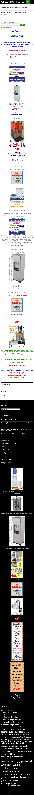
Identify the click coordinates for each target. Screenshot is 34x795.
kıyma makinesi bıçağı (25, 734)
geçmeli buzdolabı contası (13, 729)
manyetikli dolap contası (8, 741)
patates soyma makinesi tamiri (25, 751)
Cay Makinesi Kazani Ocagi (8, 449)
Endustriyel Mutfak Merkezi (8, 443)
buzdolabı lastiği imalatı (12, 722)
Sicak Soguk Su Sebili (6, 453)
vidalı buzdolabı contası (8, 759)
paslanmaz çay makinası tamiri (15, 749)
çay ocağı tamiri (9, 780)
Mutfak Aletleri (5, 446)
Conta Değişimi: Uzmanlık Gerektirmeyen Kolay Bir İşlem (16, 423)
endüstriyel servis (19, 727)
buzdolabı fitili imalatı (9, 717)
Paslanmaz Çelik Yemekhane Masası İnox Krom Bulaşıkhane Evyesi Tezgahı (13, 2)
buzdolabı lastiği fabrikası (11, 720)
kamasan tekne (16, 734)
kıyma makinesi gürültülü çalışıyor (20, 736)
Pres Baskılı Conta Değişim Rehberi (10, 419)
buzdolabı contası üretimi (11, 715)
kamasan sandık (6, 734)
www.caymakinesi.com (17, 218)
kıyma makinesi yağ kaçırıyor (16, 739)
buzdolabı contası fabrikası (9, 710)
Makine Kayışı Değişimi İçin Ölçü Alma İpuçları (13, 426)
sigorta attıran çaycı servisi (15, 754)
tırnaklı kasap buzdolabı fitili (12, 757)
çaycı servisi (25, 761)
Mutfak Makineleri (6, 459)
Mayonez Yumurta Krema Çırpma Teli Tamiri (14, 12)
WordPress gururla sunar (6, 792)
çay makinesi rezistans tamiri (16, 774)
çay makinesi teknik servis (15, 777)
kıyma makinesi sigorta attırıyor (21, 737)
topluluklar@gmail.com (17, 35)
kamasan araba (27, 732)
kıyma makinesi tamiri (5, 739)
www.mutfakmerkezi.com (6, 27)
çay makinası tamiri (10, 771)
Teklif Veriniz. (4, 464)
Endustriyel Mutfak (6, 456)
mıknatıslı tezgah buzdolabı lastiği (14, 746)
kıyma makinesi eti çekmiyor (7, 736)
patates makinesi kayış (10, 751)
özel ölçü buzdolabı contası (9, 783)
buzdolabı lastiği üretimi (10, 725)
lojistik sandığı (26, 739)
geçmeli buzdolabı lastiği (12, 732)
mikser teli (19, 741)
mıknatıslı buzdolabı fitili (12, 743)
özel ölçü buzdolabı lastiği (11, 785)
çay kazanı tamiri (10, 768)
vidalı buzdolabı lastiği (9, 762)
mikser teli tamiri (27, 741)
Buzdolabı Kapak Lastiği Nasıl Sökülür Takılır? (13, 434)
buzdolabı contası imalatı (10, 712)
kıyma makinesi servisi (5, 737)
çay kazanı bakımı (10, 764)
